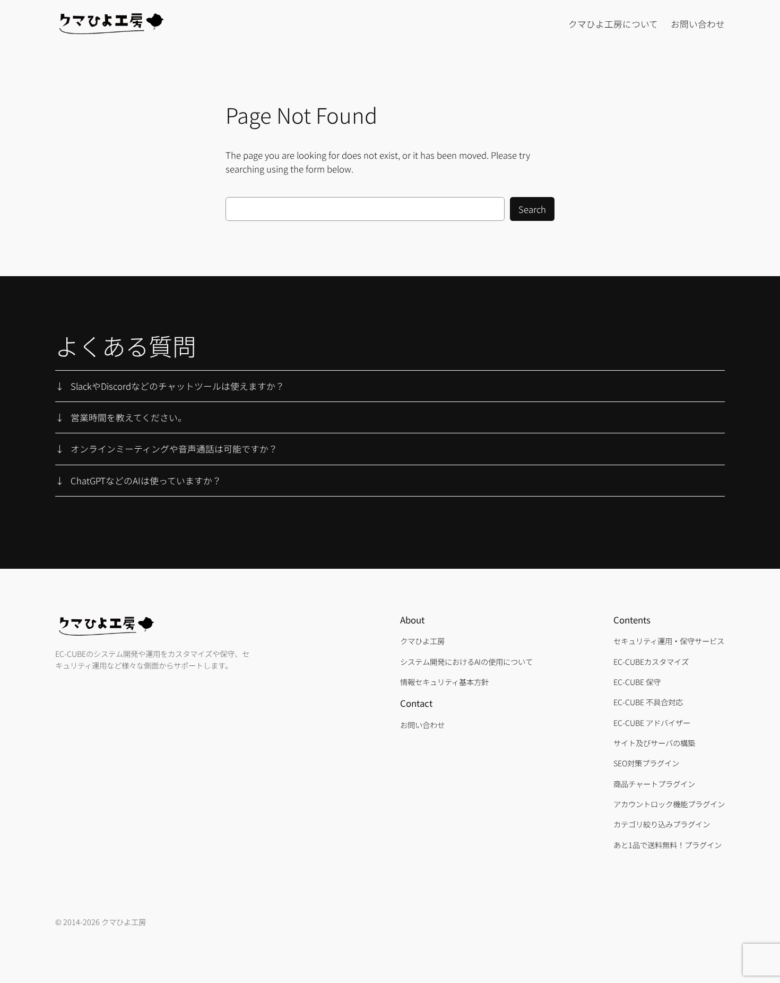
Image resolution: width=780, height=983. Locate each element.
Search (532, 209)
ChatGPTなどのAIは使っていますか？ (146, 480)
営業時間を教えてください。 (129, 417)
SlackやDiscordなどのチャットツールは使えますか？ (177, 386)
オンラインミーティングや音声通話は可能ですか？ (174, 448)
